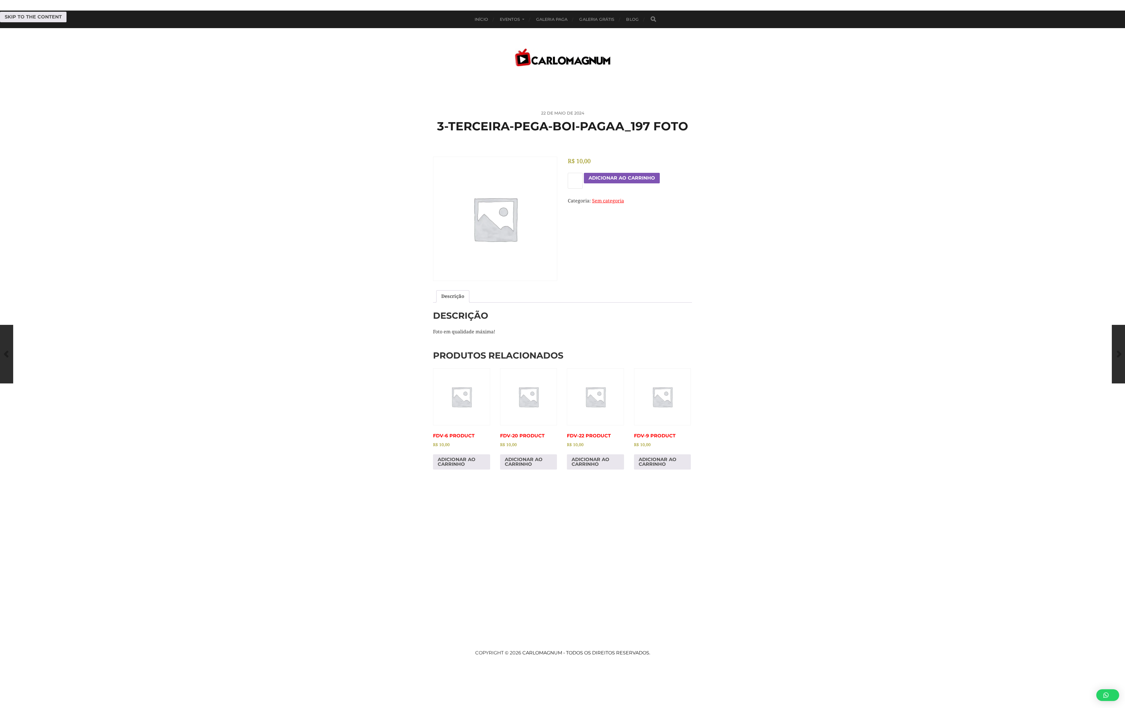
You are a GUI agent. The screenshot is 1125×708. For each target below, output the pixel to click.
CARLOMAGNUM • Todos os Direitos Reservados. (586, 653)
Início (481, 19)
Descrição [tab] (452, 296)
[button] (1107, 695)
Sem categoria (608, 201)
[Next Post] (1118, 354)
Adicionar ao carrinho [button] (456, 462)
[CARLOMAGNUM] (562, 57)
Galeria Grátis (596, 19)
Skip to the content (33, 17)
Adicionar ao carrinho (622, 178)
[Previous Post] (6, 354)
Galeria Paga (552, 19)
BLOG (632, 19)
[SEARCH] (653, 19)
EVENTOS (510, 19)
